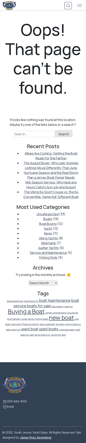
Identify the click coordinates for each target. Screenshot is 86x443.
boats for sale (39, 306)
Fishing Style (48, 257)
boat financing (31, 301)
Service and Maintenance (48, 252)
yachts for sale (58, 334)
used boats (48, 329)
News (48, 233)
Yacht (48, 228)
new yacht (16, 324)
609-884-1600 (17, 401)
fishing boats (41, 319)
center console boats (55, 312)
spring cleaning (73, 324)
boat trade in (57, 306)
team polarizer (13, 329)
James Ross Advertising (35, 437)
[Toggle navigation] (80, 6)
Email (10, 406)
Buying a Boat (26, 311)
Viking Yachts (48, 238)
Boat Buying (48, 224)
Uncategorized (48, 214)
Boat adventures (15, 301)
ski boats (60, 324)
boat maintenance (55, 300)
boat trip (68, 306)
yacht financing (42, 334)
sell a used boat (47, 324)
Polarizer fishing (30, 324)
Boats (47, 219)
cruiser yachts (27, 319)
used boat (29, 329)
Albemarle (48, 243)
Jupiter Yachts (48, 248)
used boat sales (67, 329)
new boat (61, 318)
